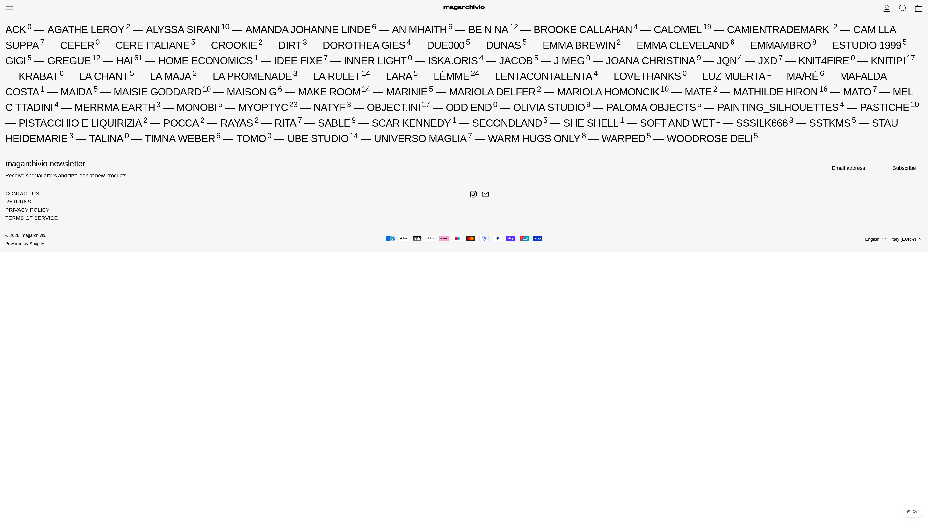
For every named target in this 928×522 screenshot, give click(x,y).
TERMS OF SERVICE (31, 218)
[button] (903, 8)
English (873, 239)
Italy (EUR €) (904, 239)
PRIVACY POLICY (27, 210)
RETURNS (18, 202)
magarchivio (33, 235)
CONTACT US (22, 193)
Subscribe (904, 168)
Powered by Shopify (24, 243)
